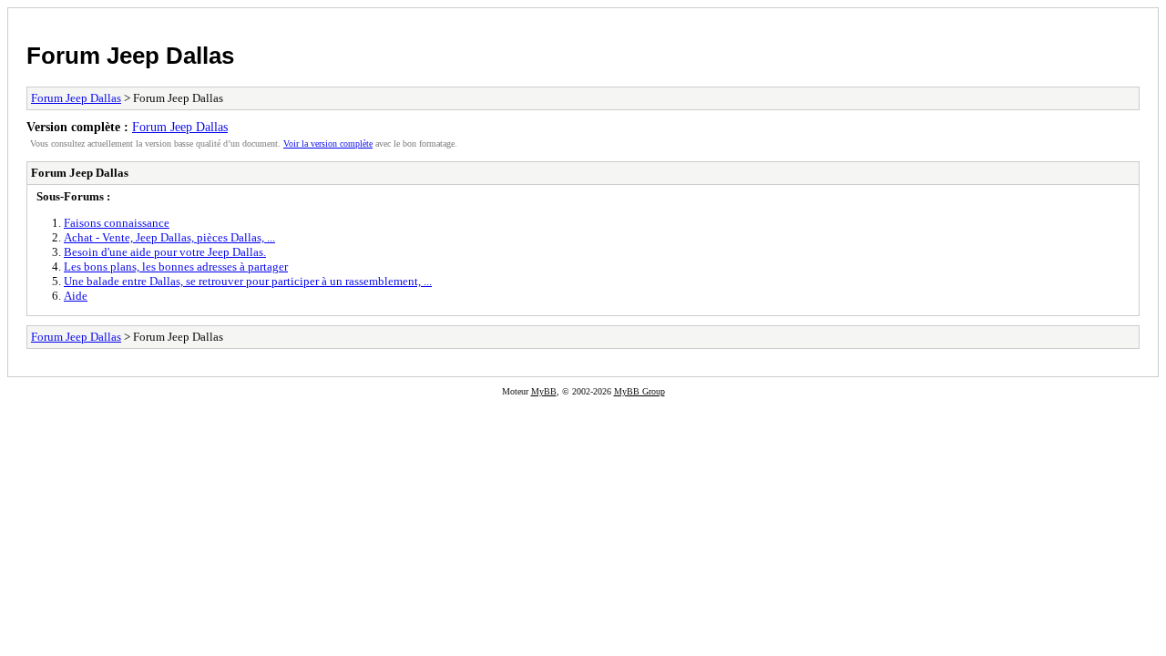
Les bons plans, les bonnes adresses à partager (176, 266)
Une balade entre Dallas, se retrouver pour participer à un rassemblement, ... (248, 281)
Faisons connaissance (116, 223)
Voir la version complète (328, 143)
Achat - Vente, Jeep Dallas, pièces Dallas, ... (169, 237)
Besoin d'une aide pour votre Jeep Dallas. (165, 252)
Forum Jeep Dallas (130, 55)
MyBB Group (639, 391)
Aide (75, 295)
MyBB (544, 391)
